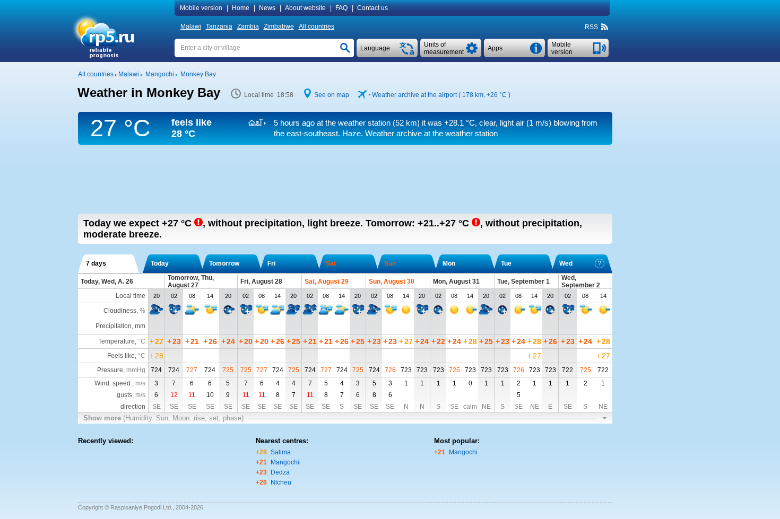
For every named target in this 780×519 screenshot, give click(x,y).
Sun (390, 263)
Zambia (248, 26)
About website (305, 8)
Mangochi (285, 462)
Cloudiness (119, 310)
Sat (331, 263)
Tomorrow (224, 263)
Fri (271, 263)
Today (160, 263)
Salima (281, 452)
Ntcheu (281, 482)
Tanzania (219, 26)
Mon (449, 263)
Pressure (110, 370)
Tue (506, 263)
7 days (96, 263)
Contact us (372, 8)
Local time (130, 296)
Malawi (190, 26)
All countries (316, 26)
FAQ (341, 8)
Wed (566, 263)
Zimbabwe (279, 26)
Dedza (280, 472)
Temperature (116, 341)
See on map (331, 95)
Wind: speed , (119, 383)
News (267, 8)
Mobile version (201, 8)
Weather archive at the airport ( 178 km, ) (441, 95)
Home (240, 8)
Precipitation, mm (120, 326)
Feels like (121, 355)
